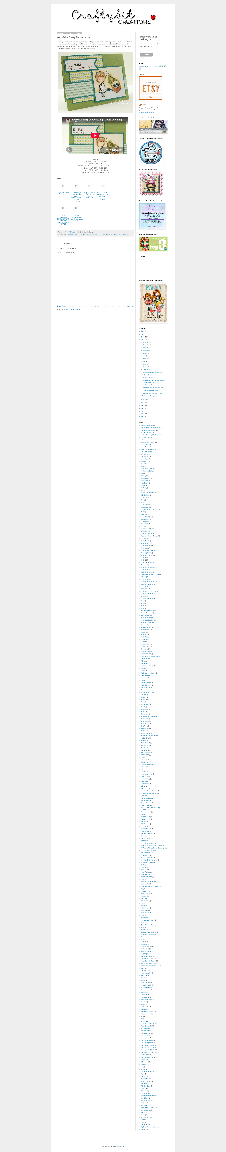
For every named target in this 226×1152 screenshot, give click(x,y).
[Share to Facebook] (90, 232)
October (145, 348)
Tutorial (143, 1076)
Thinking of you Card (147, 1057)
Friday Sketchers (146, 685)
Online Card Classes (147, 862)
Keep (142, 757)
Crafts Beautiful (145, 569)
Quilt (142, 927)
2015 (143, 337)
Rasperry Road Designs (148, 932)
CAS (142, 512)
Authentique (144, 459)
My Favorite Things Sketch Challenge (153, 848)
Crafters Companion (147, 567)
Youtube (129, 234)
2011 (143, 408)
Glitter (142, 702)
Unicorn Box (146, 375)
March (145, 367)
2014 (143, 340)
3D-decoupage (145, 437)
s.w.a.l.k (143, 942)
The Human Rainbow (147, 1045)
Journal (143, 747)
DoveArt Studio (145, 630)
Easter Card (144, 639)
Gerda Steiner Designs (148, 692)
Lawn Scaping (145, 779)
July (144, 356)
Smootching (144, 978)
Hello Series (145, 723)
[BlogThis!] (85, 232)
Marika (143, 105)
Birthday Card (145, 478)
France (143, 680)
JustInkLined (145, 755)
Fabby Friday (145, 659)
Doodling (144, 625)
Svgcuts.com (145, 1009)
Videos (143, 1091)
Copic (73, 234)
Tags (142, 1019)
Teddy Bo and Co (146, 1026)
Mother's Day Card (147, 833)
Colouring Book (146, 553)
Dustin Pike (144, 637)
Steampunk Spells (146, 999)
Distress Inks (145, 615)
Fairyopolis (144, 663)
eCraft (143, 642)
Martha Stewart (145, 819)
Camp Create (145, 497)
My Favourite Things (147, 850)
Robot (143, 937)
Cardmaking (145, 507)
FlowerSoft (144, 678)
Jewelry (143, 740)
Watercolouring (145, 1100)
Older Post (130, 306)
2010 (143, 411)
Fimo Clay (144, 668)
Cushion (143, 596)
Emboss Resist (145, 646)
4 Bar (142, 440)
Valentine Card (145, 1086)
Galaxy (143, 690)
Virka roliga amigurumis (148, 1096)
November (146, 345)
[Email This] (83, 232)
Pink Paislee (145, 901)
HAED (143, 707)
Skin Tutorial (145, 975)
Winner (143, 1112)
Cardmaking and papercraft (149, 509)
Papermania (145, 884)
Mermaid (143, 821)
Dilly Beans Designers (148, 610)
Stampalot (144, 992)
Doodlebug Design (147, 618)
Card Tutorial (67, 234)
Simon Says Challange (148, 961)
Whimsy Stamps (146, 1110)
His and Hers (145, 728)
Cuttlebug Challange (147, 598)
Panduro (143, 867)
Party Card (144, 891)
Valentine (144, 1084)
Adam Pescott (145, 447)
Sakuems (144, 944)
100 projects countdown (148, 430)
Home (96, 306)
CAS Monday (145, 519)
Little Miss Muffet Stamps (148, 793)
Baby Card (144, 461)
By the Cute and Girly (147, 493)
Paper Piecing (145, 874)
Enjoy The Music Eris (63, 193)
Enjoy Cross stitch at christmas (150, 656)
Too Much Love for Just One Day (152, 388)
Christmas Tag (145, 531)
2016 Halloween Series (148, 432)
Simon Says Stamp (100, 234)
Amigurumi (144, 454)
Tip (142, 1067)
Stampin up (144, 994)
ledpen (143, 786)
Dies (142, 608)
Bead (142, 466)
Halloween (144, 709)
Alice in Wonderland (147, 449)
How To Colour (145, 733)
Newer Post (61, 306)
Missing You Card (146, 828)
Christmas (144, 526)
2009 (143, 414)
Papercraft (144, 879)
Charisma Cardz (146, 521)
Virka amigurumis (146, 1093)
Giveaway (144, 699)
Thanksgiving (145, 1038)
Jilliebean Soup (146, 745)
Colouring (144, 548)
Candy (143, 500)
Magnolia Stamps (146, 800)
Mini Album (144, 826)
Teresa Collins (145, 1028)
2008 (143, 416)
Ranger (143, 930)
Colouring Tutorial (146, 555)
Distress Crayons (146, 613)
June (144, 359)
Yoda (142, 1120)
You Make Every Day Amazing (152, 372)
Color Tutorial (145, 543)
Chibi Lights (144, 524)
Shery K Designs (146, 951)
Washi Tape (144, 1098)
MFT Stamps (145, 824)
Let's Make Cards (146, 788)
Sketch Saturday (146, 973)
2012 (143, 405)
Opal (142, 865)
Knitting (143, 772)
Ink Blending (145, 738)
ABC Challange (146, 444)
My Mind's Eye (145, 853)
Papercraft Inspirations (148, 881)
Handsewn (144, 714)
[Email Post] (79, 231)
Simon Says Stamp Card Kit (114, 234)
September (146, 350)
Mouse (143, 836)
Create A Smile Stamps (148, 581)
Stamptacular (145, 997)
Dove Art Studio (146, 627)
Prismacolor (144, 918)
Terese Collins (145, 1031)
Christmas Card (146, 529)
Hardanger (144, 719)
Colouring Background (148, 550)
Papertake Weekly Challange (150, 886)
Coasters (143, 538)
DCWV (143, 606)
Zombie (143, 1129)
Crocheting (144, 586)
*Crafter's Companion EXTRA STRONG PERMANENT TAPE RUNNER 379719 (63, 220)
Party (142, 889)
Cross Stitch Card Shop (148, 591)
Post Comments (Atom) (72, 309)
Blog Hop (144, 485)
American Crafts (146, 452)
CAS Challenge (146, 517)
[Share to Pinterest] (92, 232)
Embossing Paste (146, 651)
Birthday (143, 476)
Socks (143, 980)
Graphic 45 (144, 704)
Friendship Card (146, 687)
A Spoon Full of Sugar (148, 442)
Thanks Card (145, 1035)
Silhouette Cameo (146, 956)
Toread (143, 1069)
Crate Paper (144, 577)
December (146, 342)
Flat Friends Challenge (148, 673)
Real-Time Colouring (147, 934)
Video (124, 234)
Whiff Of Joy (144, 1105)
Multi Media (144, 841)
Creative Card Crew (147, 584)
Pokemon (144, 906)
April (144, 364)
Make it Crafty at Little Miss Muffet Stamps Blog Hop (153, 381)
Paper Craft (144, 869)
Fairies (143, 661)
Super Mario (145, 1006)
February (146, 370)
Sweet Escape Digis (147, 1011)
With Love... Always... (149, 396)
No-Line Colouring (147, 857)
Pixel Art (143, 903)
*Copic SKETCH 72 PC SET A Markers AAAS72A (89, 195)
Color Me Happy (146, 541)
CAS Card (144, 514)
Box (142, 490)
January (145, 399)
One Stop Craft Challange (149, 860)
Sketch (143, 968)
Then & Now (145, 1055)
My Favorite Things (147, 843)
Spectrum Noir (145, 985)
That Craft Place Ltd (147, 1040)
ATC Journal (145, 456)
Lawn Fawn (144, 776)
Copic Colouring (146, 562)
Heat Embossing (146, 721)
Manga (143, 814)
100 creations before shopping (150, 428)
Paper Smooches (146, 877)
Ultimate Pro (145, 1079)
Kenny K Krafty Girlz (147, 764)
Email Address (146, 46)
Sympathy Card (146, 1014)
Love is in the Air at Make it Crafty (152, 393)
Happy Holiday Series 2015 (149, 716)
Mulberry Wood (145, 838)
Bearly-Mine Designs (147, 468)
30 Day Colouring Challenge (150, 435)
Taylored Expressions (147, 1023)
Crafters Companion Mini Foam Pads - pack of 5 (76, 218)
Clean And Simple (146, 533)
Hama (143, 711)
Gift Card (143, 697)
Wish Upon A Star (146, 1117)
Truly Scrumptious (146, 1071)
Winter (143, 1115)
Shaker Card (145, 949)
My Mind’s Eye (145, 855)
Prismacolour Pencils (147, 920)
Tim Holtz (144, 1064)
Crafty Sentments (146, 572)
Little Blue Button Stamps (87, 234)
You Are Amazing (147, 378)
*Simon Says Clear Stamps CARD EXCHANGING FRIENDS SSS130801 (76, 197)
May (144, 361)
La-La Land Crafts (146, 774)
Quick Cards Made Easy (148, 925)
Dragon (143, 632)
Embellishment (145, 644)
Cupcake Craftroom (147, 594)
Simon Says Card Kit (147, 958)
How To (143, 731)
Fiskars (143, 671)
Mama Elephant (146, 812)
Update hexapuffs (146, 1081)
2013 (143, 403)
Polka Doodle (145, 908)
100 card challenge (147, 425)
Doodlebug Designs (147, 620)
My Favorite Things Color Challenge (152, 845)
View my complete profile (147, 112)
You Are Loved (147, 385)
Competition (144, 557)
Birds (142, 473)
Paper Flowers (145, 872)
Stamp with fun (145, 990)
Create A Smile (145, 579)
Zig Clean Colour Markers (149, 1127)
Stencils (143, 1002)
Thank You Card (146, 1033)
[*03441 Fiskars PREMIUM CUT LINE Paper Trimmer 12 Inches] (102, 187)
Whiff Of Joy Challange (148, 1108)
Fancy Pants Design (147, 666)
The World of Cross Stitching (150, 1052)
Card (142, 502)
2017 (143, 331)
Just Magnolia (145, 752)
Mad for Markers (146, 798)
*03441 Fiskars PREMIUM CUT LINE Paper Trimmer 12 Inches (102, 196)
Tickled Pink (144, 1059)
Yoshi (142, 1122)
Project (143, 922)
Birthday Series (145, 481)
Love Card (144, 796)
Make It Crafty (145, 805)
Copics (77, 234)
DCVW (143, 603)
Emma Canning (146, 654)
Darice (143, 601)
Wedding (143, 1103)
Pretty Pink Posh (146, 913)
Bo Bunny (144, 488)
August (145, 353)
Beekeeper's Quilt (146, 471)
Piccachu (144, 896)
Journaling (144, 750)
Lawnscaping (145, 784)
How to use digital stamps (149, 735)
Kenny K (143, 762)
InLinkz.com (60, 226)
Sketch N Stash (145, 971)
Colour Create (145, 545)
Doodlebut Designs (147, 622)
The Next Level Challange (149, 1047)
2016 (143, 334)
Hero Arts (144, 726)
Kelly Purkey (145, 759)
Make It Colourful (146, 803)
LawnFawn (144, 781)
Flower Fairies (145, 675)
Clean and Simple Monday (149, 536)
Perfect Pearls (145, 893)
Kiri (142, 769)
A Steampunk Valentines (150, 390)
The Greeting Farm (147, 1043)
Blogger (121, 1146)
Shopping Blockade (147, 954)
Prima (142, 915)
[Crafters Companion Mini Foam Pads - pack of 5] (76, 209)
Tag (142, 1016)
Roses (143, 939)
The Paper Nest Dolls (147, 1050)
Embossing (144, 649)
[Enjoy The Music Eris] (63, 187)
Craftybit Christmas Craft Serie (150, 574)
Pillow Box (144, 898)
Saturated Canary (146, 946)
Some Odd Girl (145, 982)
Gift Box (143, 695)
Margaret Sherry (146, 817)
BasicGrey (144, 464)
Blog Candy (144, 483)
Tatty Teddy (144, 1021)
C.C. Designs (145, 495)
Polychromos (145, 910)
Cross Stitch (144, 589)
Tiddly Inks (144, 1062)
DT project (144, 634)
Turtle (142, 1074)
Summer (143, 1004)
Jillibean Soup (145, 743)
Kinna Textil (144, 767)
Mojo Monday (145, 831)
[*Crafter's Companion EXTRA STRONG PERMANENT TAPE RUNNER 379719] (63, 209)
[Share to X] (88, 232)
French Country (146, 683)
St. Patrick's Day (146, 987)
